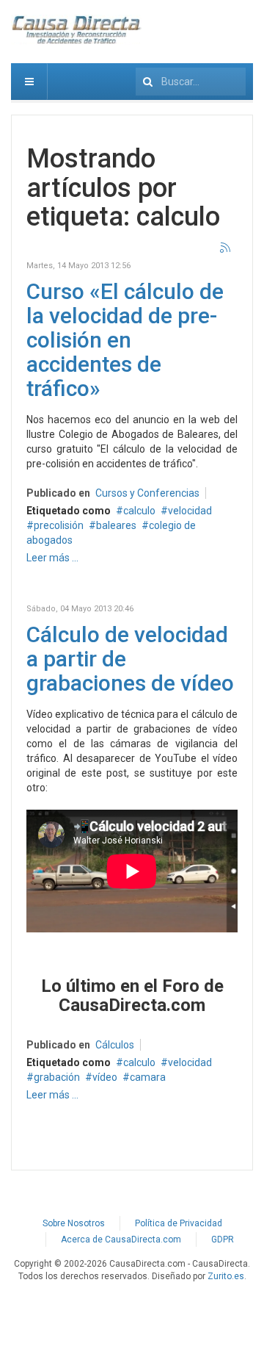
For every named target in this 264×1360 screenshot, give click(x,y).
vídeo (104, 1077)
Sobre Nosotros (74, 1223)
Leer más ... (52, 558)
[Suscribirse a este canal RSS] (226, 248)
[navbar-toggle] (29, 81)
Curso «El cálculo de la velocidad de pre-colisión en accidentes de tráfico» (125, 339)
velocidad (190, 511)
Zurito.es (226, 1276)
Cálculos (114, 1045)
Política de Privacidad (178, 1223)
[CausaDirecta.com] (77, 30)
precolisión (59, 525)
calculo (139, 511)
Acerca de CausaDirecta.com (121, 1239)
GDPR (222, 1239)
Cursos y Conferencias (147, 493)
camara (148, 1077)
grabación (57, 1077)
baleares (116, 525)
